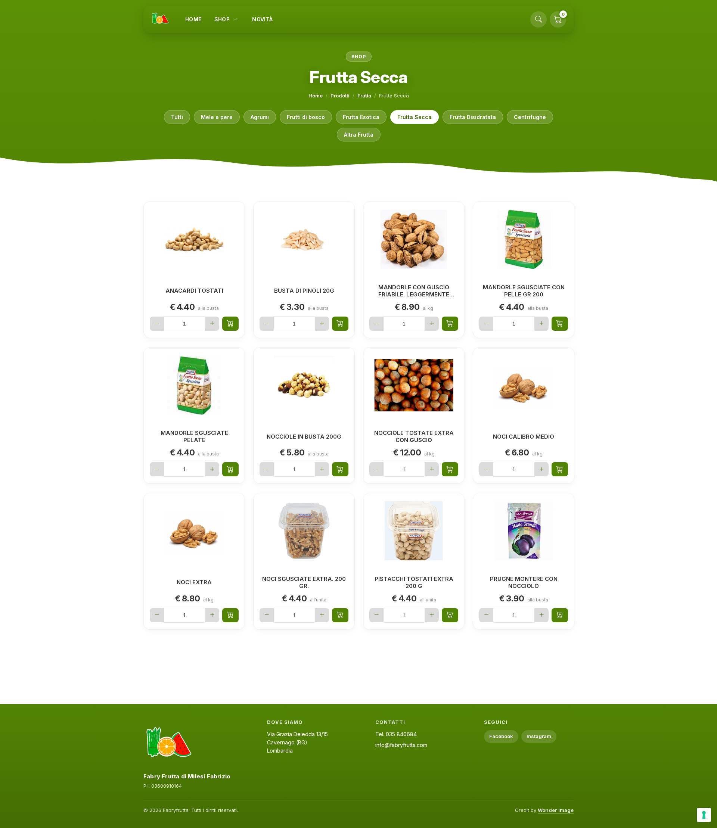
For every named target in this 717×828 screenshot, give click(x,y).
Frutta (364, 96)
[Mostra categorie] (235, 19)
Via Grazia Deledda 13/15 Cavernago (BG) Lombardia (297, 742)
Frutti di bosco (306, 117)
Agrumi (260, 117)
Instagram (539, 736)
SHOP (222, 19)
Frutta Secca (414, 117)
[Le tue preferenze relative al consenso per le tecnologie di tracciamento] (704, 815)
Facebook (501, 736)
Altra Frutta (358, 134)
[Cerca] (538, 19)
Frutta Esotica (361, 117)
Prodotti (340, 96)
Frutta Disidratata (473, 117)
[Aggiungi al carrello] (230, 324)
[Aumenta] (212, 324)
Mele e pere (217, 117)
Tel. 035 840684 (396, 734)
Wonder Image (556, 810)
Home (315, 96)
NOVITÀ (262, 19)
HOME (193, 19)
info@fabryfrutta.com (401, 745)
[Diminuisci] (157, 324)
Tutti (177, 117)
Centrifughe (530, 117)
